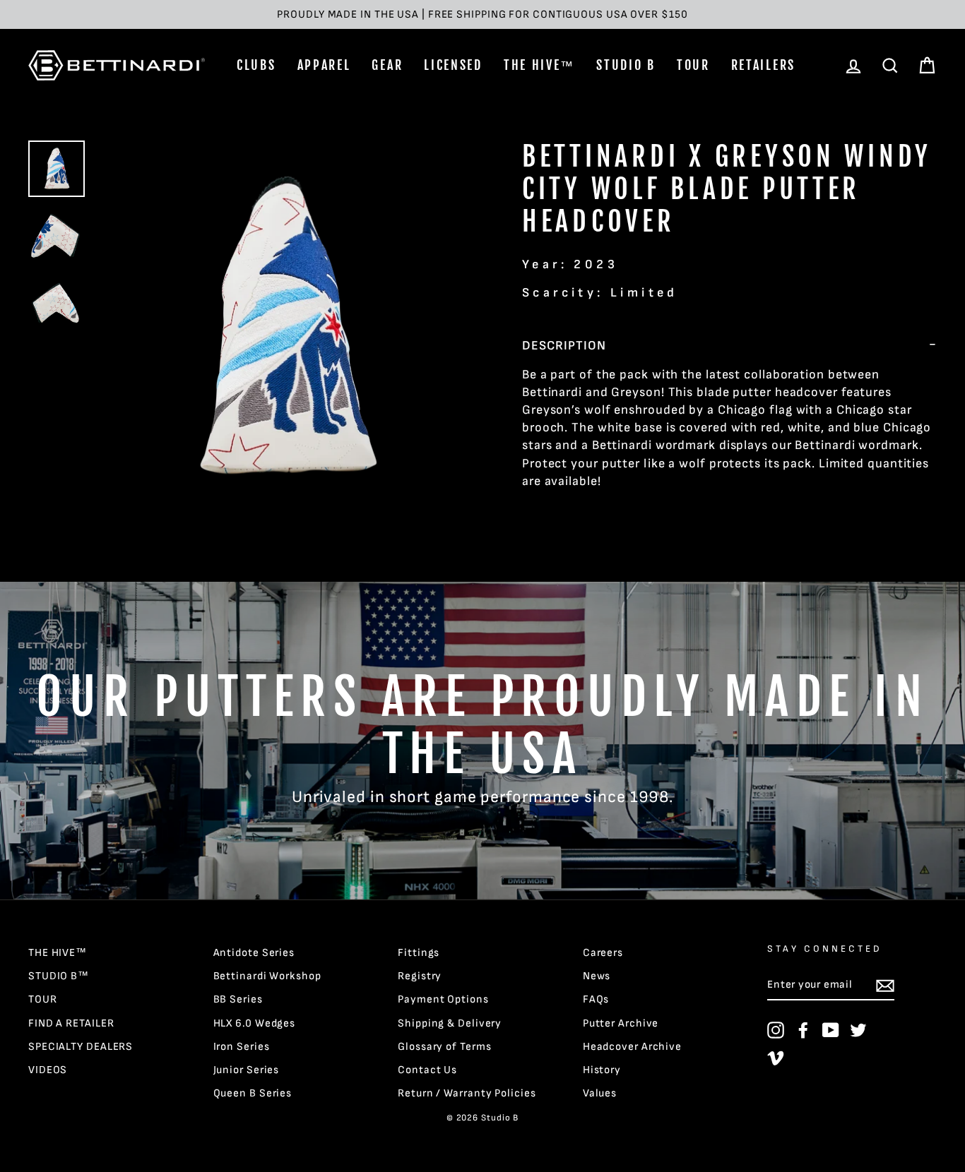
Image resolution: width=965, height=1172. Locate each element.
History (602, 1070)
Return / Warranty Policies (466, 1093)
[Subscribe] (885, 985)
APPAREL (324, 65)
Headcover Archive (632, 1046)
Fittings (418, 952)
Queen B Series (252, 1093)
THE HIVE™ (539, 65)
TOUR (693, 65)
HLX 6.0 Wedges (254, 1023)
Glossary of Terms (444, 1046)
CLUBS (256, 65)
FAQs (596, 999)
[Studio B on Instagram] (775, 1030)
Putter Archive (621, 1023)
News (597, 976)
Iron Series (241, 1046)
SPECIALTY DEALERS (80, 1046)
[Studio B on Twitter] (858, 1030)
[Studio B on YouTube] (830, 1030)
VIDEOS (47, 1070)
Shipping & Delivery (450, 1023)
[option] (482, 14)
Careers (603, 952)
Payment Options (443, 999)
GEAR (387, 65)
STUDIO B (626, 65)
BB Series (238, 999)
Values (600, 1093)
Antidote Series (254, 952)
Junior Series (246, 1070)
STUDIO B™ (58, 976)
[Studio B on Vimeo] (775, 1057)
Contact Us (427, 1070)
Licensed (453, 65)
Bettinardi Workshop (267, 976)
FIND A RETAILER (71, 1023)
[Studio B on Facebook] (803, 1030)
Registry (420, 976)
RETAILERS (763, 65)
